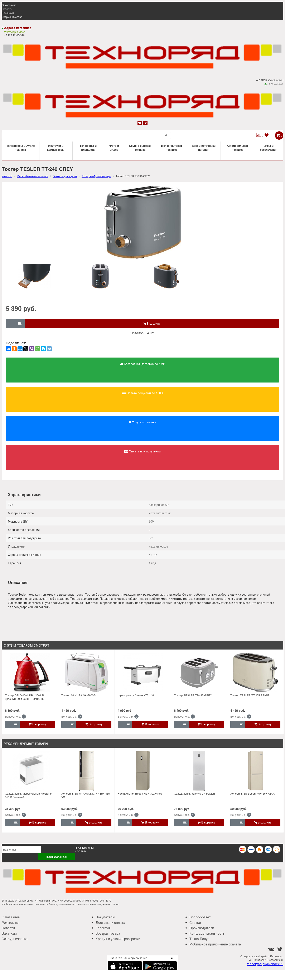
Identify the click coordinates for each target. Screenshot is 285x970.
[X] (25, 348)
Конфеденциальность (207, 933)
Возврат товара (108, 933)
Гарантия (103, 927)
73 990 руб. (182, 808)
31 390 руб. (13, 808)
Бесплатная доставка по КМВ (144, 364)
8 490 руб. (181, 710)
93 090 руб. (69, 808)
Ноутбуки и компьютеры (55, 148)
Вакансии (8, 13)
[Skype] (43, 348)
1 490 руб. (68, 710)
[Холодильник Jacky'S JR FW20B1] (199, 771)
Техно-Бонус (199, 938)
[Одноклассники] (14, 348)
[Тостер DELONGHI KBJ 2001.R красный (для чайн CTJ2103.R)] (30, 672)
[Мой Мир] (20, 348)
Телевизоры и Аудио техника (20, 148)
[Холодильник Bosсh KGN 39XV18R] (142, 771)
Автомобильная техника (237, 148)
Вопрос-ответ (200, 917)
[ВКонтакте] (8, 348)
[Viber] (31, 348)
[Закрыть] (170, 961)
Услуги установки (143, 422)
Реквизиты (10, 922)
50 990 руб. (238, 808)
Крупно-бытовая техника (140, 148)
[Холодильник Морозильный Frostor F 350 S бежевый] (30, 771)
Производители (201, 927)
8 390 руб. (12, 710)
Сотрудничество (12, 17)
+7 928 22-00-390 (269, 79)
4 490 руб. (237, 710)
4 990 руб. (125, 710)
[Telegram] (49, 348)
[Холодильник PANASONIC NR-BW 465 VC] (86, 771)
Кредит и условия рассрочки (118, 938)
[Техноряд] (142, 103)
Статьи (195, 922)
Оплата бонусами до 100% (144, 393)
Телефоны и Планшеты (88, 148)
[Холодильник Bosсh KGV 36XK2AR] (255, 771)
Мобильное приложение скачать (215, 944)
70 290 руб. (126, 808)
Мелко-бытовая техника (171, 148)
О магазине (9, 5)
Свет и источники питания (204, 148)
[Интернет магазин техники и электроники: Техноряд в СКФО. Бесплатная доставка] (142, 54)
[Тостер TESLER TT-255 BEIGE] (255, 672)
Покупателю (105, 917)
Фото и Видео (114, 148)
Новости (7, 9)
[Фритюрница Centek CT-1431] (142, 672)
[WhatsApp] (37, 348)
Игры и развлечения (268, 148)
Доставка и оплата (110, 922)
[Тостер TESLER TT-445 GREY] (199, 672)
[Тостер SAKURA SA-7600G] (86, 672)
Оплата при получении (144, 451)
